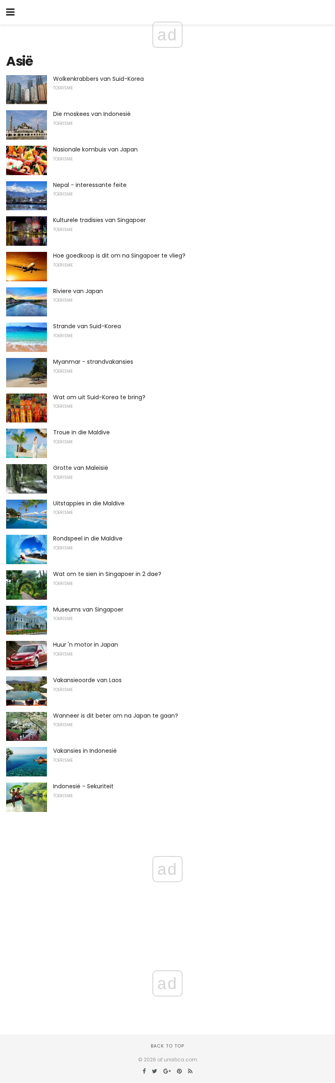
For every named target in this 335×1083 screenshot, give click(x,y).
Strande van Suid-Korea (87, 326)
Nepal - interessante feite (90, 185)
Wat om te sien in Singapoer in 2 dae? (107, 574)
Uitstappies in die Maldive (89, 503)
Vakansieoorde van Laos (87, 680)
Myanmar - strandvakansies (93, 362)
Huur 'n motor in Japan (85, 644)
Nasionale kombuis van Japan (95, 149)
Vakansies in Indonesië (85, 751)
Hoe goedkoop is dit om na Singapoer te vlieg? (119, 255)
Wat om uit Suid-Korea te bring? (99, 397)
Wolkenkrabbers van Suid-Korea (98, 79)
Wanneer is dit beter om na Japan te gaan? (115, 716)
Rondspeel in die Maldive (88, 538)
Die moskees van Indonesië (92, 114)
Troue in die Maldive (81, 432)
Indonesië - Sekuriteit (83, 786)
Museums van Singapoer (88, 609)
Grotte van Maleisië (80, 468)
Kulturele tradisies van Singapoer (99, 220)
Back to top (167, 1046)
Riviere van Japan (78, 291)
